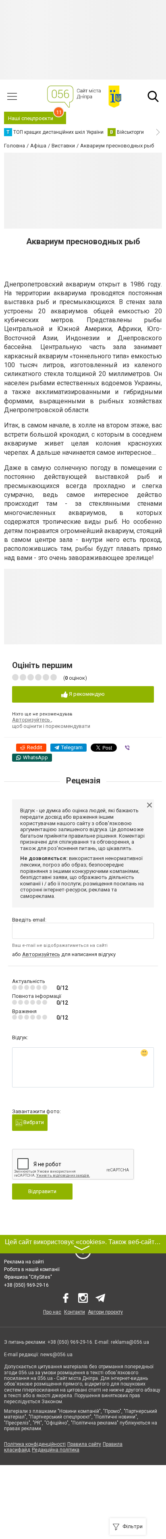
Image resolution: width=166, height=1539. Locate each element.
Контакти (74, 1312)
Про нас (52, 1312)
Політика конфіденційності (35, 1444)
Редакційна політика (55, 1450)
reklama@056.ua (130, 1342)
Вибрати (33, 1122)
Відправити (42, 1191)
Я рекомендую (86, 694)
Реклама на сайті (24, 1262)
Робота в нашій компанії (32, 1269)
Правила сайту (84, 1444)
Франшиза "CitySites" (28, 1277)
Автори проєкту (105, 1312)
